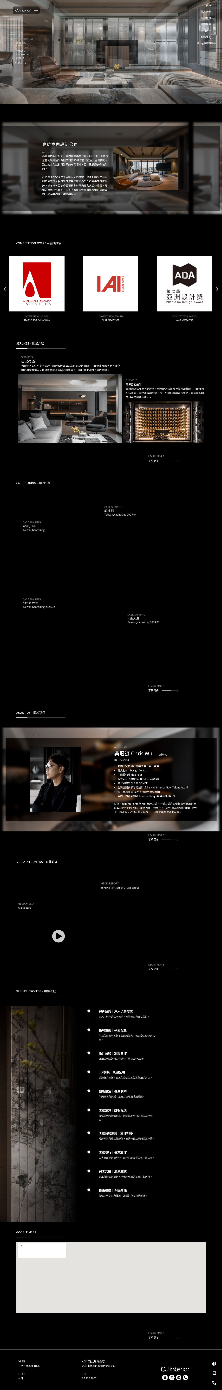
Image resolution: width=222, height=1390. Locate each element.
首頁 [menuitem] (208, 5)
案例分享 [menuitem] (206, 30)
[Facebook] (165, 1377)
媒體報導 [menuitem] (206, 24)
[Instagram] (172, 1377)
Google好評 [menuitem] (204, 43)
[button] (15, 63)
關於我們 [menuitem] (206, 11)
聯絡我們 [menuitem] (206, 36)
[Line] (178, 1377)
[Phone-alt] (185, 1377)
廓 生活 (20, 43)
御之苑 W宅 (30, 594)
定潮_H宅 (29, 517)
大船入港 (133, 609)
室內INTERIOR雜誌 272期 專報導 (120, 880)
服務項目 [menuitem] (206, 17)
